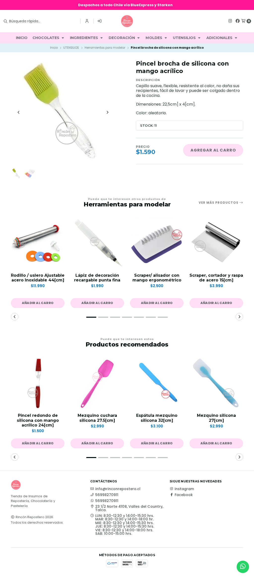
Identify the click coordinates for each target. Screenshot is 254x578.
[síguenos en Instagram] (230, 21)
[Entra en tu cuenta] (87, 21)
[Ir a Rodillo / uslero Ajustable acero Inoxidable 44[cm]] (37, 243)
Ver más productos (219, 202)
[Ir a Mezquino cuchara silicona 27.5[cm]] (97, 383)
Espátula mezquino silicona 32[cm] (156, 418)
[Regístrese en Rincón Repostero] (99, 21)
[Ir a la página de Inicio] (127, 21)
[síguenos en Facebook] (237, 21)
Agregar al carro (213, 150)
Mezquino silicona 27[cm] (216, 418)
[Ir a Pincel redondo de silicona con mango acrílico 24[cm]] (37, 383)
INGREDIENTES (84, 38)
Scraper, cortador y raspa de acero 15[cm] (216, 277)
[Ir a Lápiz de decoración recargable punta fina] (97, 243)
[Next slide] (107, 112)
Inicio (54, 48)
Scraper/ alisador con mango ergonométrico (156, 277)
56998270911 (106, 495)
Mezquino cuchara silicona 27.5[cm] (97, 418)
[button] (37, 303)
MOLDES (154, 38)
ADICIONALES (219, 38)
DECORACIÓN (122, 38)
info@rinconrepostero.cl (117, 489)
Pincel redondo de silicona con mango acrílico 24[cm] (38, 420)
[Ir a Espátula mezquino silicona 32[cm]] (157, 383)
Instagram (184, 489)
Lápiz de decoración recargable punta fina (97, 277)
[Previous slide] (18, 112)
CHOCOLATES (46, 38)
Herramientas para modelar (105, 48)
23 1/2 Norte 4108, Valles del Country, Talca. (129, 508)
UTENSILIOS (185, 38)
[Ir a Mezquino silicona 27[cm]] (216, 383)
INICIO (22, 38)
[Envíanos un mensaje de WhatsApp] (243, 567)
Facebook (184, 495)
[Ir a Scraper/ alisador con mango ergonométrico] (157, 243)
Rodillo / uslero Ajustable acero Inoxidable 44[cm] (37, 277)
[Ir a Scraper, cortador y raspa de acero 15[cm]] (216, 243)
